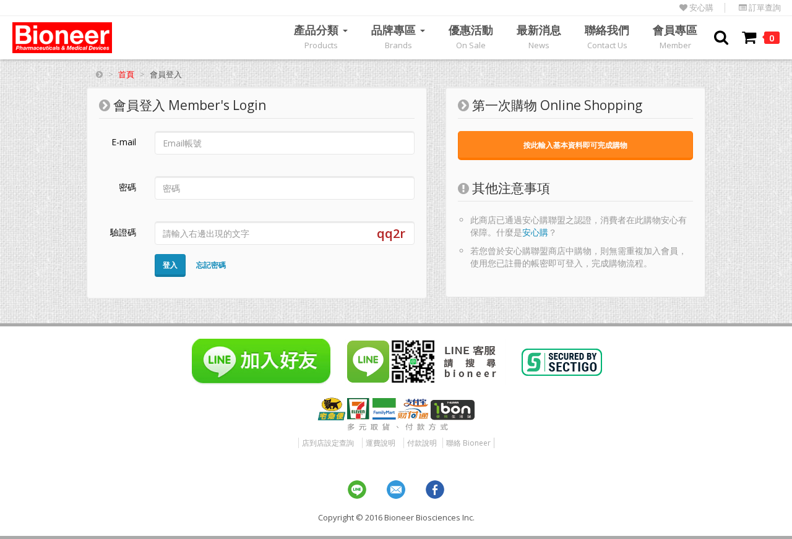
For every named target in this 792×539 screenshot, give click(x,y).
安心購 (700, 7)
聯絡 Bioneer (468, 443)
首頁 (126, 74)
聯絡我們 (607, 36)
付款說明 (422, 443)
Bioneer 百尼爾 (62, 37)
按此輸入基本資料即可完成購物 (575, 145)
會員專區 (675, 36)
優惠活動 (471, 36)
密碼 (127, 187)
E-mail (123, 142)
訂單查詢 (764, 7)
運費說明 (380, 443)
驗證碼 (123, 232)
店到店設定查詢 (328, 443)
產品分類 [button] (318, 36)
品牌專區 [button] (395, 36)
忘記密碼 (211, 265)
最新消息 (539, 36)
